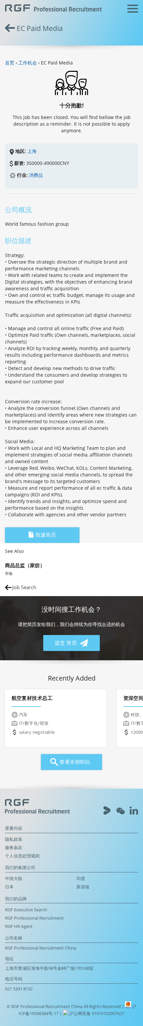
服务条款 (13, 847)
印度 (80, 878)
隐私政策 (13, 839)
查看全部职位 (74, 761)
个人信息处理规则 (22, 856)
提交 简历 (66, 642)
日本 (9, 887)
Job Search (24, 587)
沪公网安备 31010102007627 (96, 1013)
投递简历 (45, 534)
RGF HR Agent (19, 926)
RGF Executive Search (26, 910)
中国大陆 (13, 878)
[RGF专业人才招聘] (53, 9)
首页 (9, 63)
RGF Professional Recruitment (34, 918)
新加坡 (82, 887)
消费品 (36, 175)
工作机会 (27, 63)
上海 (32, 151)
